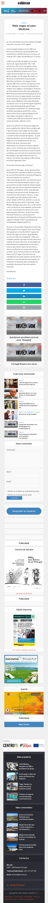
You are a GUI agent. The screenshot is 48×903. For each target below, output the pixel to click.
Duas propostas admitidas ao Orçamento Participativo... (28, 436)
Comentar (20, 34)
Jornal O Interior (17, 885)
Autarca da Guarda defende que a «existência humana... (27, 817)
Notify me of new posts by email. (20, 495)
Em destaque (29, 412)
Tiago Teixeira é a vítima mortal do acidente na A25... (25, 786)
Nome (9, 472)
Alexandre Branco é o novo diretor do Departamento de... (28, 395)
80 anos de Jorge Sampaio (28, 414)
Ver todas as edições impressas (24, 650)
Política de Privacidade (26, 899)
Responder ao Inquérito (24, 511)
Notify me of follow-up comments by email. (23, 491)
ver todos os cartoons (24, 593)
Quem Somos (8, 897)
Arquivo (24, 23)
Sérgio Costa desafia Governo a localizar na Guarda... (27, 837)
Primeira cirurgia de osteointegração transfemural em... (26, 796)
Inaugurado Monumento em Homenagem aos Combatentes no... (28, 426)
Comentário (11, 450)
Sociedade (37, 412)
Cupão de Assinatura (11, 899)
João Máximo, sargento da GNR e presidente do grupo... (27, 766)
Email (9, 481)
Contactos (36, 897)
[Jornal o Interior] (24, 2)
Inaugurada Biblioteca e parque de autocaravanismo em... (28, 405)
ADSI (37, 893)
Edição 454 (12, 278)
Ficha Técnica (18, 897)
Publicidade (28, 897)
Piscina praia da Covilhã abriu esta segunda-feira (27, 847)
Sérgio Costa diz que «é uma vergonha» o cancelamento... (26, 827)
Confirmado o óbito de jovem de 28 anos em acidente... (27, 776)
